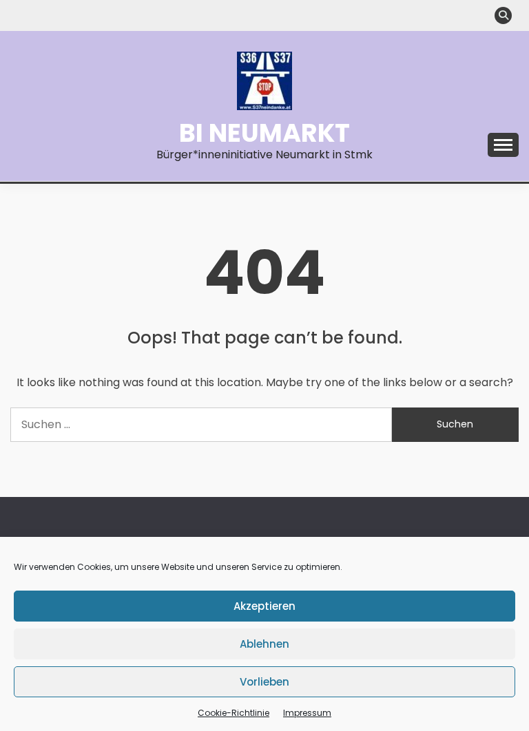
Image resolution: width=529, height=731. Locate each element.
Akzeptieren (264, 606)
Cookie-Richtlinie (233, 713)
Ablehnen (264, 644)
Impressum (307, 713)
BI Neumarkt (264, 133)
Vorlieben (264, 682)
